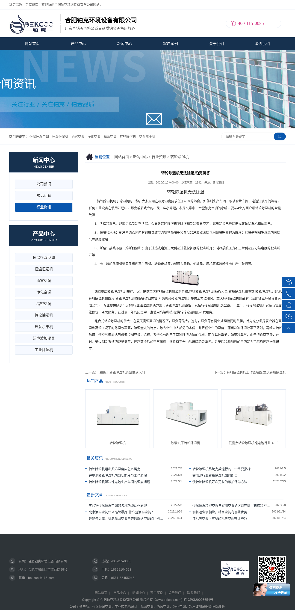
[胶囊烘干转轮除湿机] (185, 414)
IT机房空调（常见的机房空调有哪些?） (220, 518)
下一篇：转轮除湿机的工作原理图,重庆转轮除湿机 (250, 372)
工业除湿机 (44, 350)
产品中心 (78, 44)
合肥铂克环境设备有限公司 (47, 561)
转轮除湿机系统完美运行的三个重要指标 (221, 469)
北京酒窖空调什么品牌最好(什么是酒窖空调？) (122, 512)
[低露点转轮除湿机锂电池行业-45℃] (253, 414)
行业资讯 (159, 157)
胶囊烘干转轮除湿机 (185, 443)
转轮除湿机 (128, 136)
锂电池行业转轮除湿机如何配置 (215, 475)
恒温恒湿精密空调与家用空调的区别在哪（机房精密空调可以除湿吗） (233, 505)
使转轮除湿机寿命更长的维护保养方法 (219, 482)
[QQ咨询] (288, 305)
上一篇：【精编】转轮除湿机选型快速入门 (115, 372)
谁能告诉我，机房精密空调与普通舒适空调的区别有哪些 (128, 518)
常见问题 (43, 196)
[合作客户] (288, 282)
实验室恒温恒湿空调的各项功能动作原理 (118, 505)
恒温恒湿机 (60, 136)
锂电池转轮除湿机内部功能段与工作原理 (118, 475)
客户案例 (170, 44)
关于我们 (216, 44)
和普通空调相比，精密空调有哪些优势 (219, 512)
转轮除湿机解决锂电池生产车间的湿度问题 (119, 482)
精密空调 (110, 136)
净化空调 (94, 136)
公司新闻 (43, 184)
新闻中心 (124, 44)
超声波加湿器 (44, 338)
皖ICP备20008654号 (198, 599)
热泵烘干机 (147, 136)
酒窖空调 (77, 136)
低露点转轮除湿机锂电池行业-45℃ (254, 443)
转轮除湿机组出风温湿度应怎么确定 (114, 469)
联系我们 (262, 44)
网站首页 (32, 44)
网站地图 (218, 606)
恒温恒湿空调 (39, 136)
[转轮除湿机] (118, 414)
